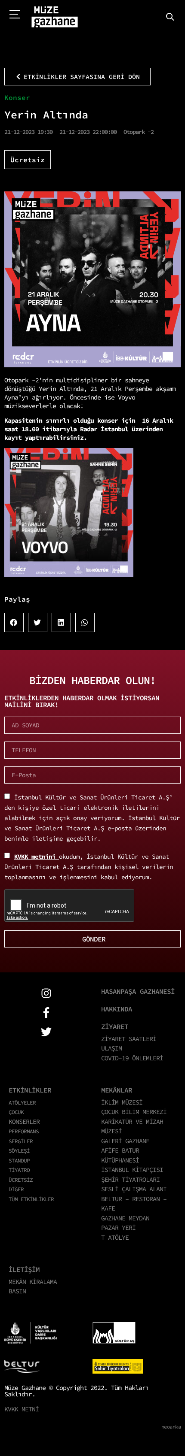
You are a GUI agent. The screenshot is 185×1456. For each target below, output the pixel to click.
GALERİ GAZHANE (125, 1141)
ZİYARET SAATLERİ (128, 1039)
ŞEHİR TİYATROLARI (130, 1179)
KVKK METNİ (21, 1409)
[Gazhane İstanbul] (54, 17)
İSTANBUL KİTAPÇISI (132, 1169)
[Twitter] (46, 1031)
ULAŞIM (111, 1048)
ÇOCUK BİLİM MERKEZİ (133, 1112)
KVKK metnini (36, 856)
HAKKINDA (116, 1009)
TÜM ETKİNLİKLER (31, 1199)
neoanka (171, 1426)
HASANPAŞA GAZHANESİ (138, 991)
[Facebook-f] (46, 1012)
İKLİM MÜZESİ (121, 1102)
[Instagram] (46, 993)
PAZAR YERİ (118, 1227)
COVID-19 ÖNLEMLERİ (132, 1058)
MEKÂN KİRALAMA (33, 1281)
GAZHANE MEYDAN (125, 1218)
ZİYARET (114, 1026)
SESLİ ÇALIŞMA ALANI (133, 1189)
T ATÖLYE (115, 1237)
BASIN (17, 1291)
